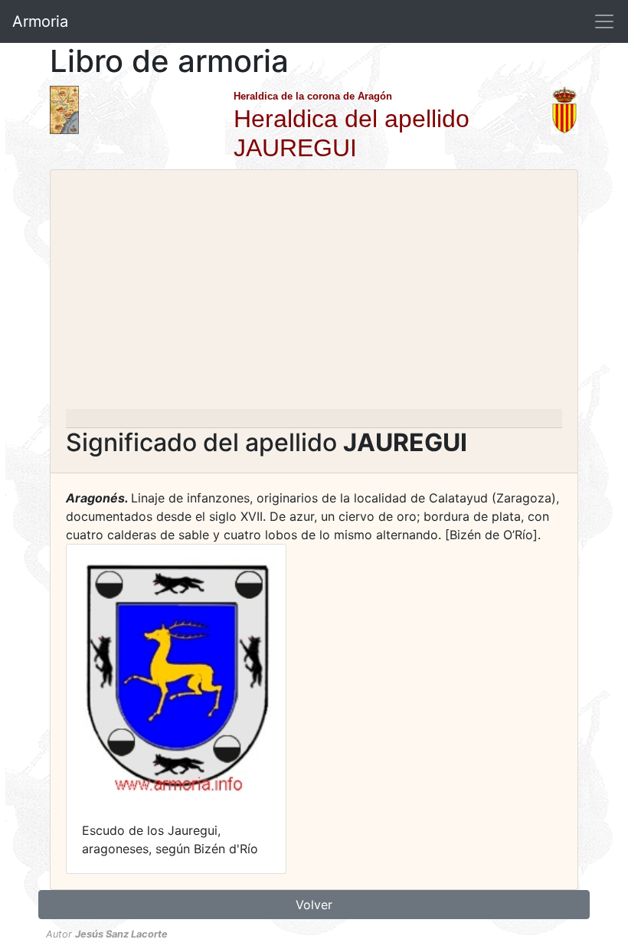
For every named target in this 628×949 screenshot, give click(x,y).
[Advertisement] (314, 294)
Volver (314, 904)
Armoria (40, 21)
